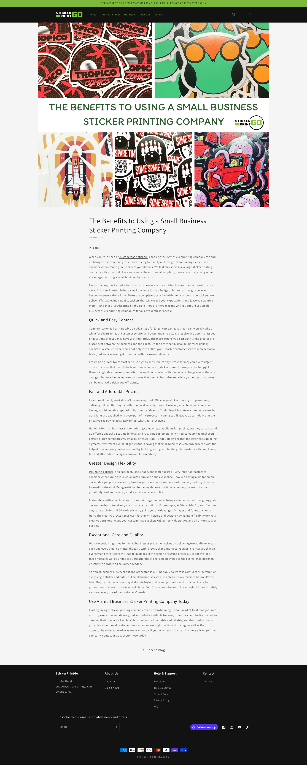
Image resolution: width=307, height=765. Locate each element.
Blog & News (112, 687)
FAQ (156, 706)
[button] (234, 14)
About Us (110, 681)
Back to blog (156, 650)
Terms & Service (163, 687)
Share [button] (96, 247)
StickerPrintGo (151, 757)
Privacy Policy (161, 700)
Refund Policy (162, 694)
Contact (207, 681)
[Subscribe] (116, 727)
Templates (160, 681)
